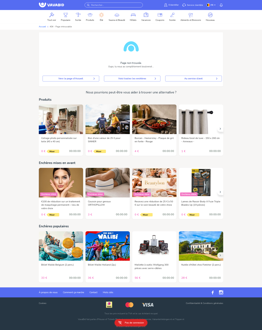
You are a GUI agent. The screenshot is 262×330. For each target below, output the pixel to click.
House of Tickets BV (108, 319)
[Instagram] (218, 292)
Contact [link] (93, 292)
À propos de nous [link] (48, 292)
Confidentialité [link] (193, 303)
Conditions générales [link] (213, 303)
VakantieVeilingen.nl (162, 319)
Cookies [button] (42, 303)
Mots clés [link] (108, 292)
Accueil (42, 26)
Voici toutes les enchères (132, 78)
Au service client (193, 78)
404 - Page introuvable (61, 26)
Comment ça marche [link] (73, 292)
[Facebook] (210, 292)
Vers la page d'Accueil (70, 78)
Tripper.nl (179, 319)
